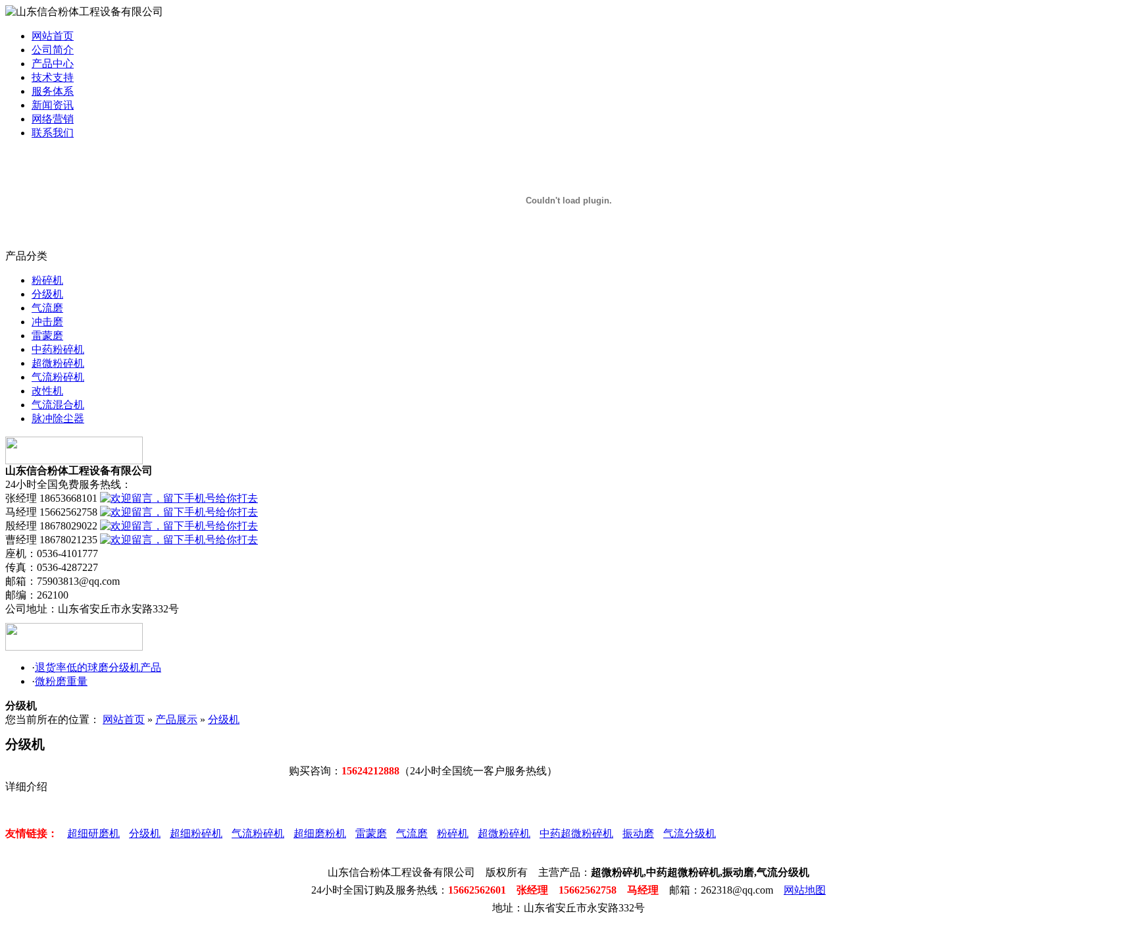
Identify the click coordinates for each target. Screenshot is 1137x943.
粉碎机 (47, 280)
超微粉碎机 (58, 363)
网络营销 (53, 118)
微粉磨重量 (61, 681)
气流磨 (47, 307)
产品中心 (53, 63)
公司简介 (53, 49)
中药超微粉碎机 (576, 833)
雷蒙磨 (47, 335)
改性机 (47, 390)
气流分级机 (689, 833)
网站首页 (53, 35)
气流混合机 (58, 404)
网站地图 (805, 890)
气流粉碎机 (58, 377)
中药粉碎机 (58, 349)
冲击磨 (47, 321)
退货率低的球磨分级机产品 (98, 667)
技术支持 (53, 77)
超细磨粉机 (319, 833)
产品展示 (176, 719)
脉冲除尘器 (58, 418)
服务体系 (53, 91)
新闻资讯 (53, 105)
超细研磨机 (93, 833)
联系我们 (53, 132)
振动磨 (638, 833)
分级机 (47, 294)
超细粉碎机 (196, 833)
